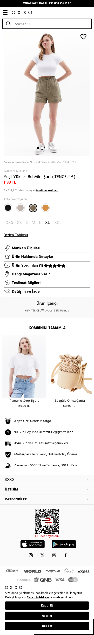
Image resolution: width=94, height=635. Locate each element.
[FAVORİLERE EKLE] (83, 36)
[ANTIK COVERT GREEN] (33, 208)
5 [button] (55, 148)
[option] (47, 93)
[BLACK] (8, 207)
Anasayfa (8, 162)
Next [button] (2, 92)
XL (47, 222)
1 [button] (38, 148)
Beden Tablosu (16, 235)
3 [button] (47, 148)
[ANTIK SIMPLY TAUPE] (20, 207)
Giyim (17, 162)
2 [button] (42, 148)
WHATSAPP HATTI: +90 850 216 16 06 (47, 3)
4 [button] (51, 148)
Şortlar (25, 162)
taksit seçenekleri (47, 190)
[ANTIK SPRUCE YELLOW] (45, 207)
